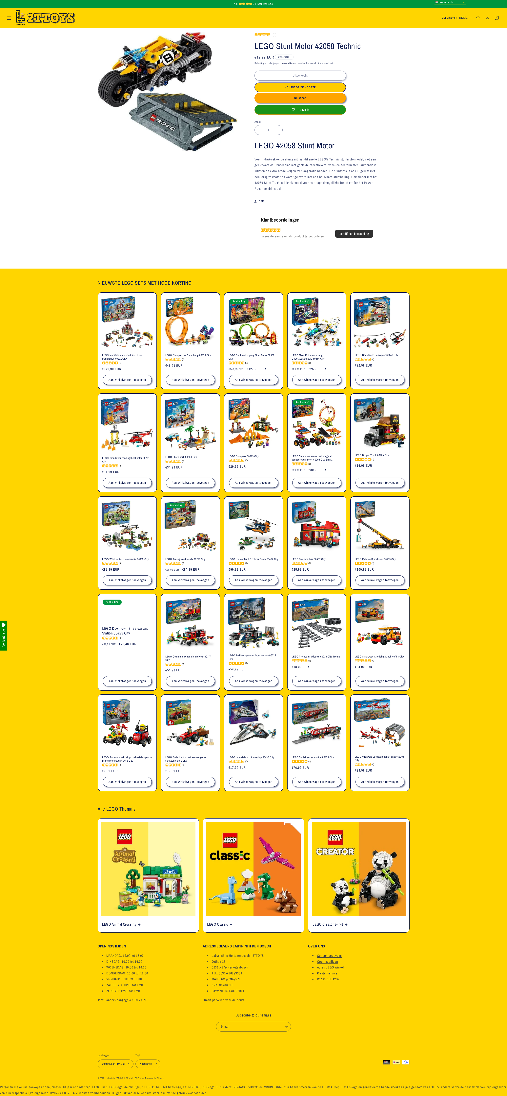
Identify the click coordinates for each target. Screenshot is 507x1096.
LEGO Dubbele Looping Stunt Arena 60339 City (251, 357)
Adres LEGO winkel (330, 967)
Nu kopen (300, 98)
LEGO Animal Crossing (119, 924)
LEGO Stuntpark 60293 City (244, 456)
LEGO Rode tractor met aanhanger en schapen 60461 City (185, 759)
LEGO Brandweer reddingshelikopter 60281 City (126, 459)
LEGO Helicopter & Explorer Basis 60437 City (253, 559)
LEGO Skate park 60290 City (181, 457)
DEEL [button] (261, 201)
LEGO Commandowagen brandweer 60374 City (188, 658)
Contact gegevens (329, 955)
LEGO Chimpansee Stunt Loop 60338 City (188, 355)
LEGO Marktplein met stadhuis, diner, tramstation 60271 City (122, 357)
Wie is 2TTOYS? (328, 979)
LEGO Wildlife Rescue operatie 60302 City (125, 559)
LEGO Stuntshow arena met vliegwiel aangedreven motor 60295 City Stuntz (312, 458)
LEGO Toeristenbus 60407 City (309, 559)
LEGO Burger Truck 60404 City (372, 455)
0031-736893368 (230, 973)
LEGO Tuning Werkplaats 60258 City (185, 559)
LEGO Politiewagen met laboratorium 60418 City (252, 657)
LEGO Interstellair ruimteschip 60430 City (251, 757)
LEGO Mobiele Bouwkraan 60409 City (375, 559)
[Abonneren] (286, 1026)
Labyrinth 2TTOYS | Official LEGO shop (125, 1078)
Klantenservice (327, 973)
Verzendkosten (289, 63)
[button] (8, 17)
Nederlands (446, 2)
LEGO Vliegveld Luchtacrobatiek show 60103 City (379, 758)
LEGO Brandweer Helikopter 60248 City (376, 355)
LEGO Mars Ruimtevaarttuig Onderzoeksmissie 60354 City (308, 357)
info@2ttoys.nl (230, 979)
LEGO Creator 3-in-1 (328, 924)
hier (144, 1000)
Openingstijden (327, 961)
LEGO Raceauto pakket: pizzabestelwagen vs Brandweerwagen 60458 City (127, 759)
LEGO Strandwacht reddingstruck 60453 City (379, 656)
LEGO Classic (217, 924)
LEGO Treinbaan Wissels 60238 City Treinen (316, 656)
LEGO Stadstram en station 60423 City (313, 757)
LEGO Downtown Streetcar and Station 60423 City (125, 630)
